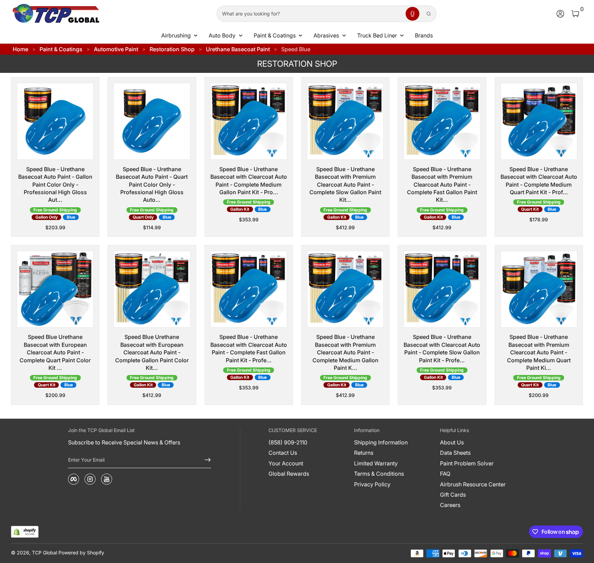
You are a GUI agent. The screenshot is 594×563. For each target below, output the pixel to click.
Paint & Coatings (61, 49)
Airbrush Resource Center (473, 484)
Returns (363, 452)
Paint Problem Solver (467, 463)
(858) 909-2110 (287, 442)
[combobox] (310, 13)
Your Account (285, 463)
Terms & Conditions (379, 473)
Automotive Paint (116, 49)
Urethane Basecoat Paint (238, 49)
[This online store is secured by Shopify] (24, 532)
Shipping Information (381, 442)
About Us (452, 442)
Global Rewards (288, 473)
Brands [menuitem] (424, 35)
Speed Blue (295, 49)
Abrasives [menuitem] (326, 35)
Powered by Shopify (81, 552)
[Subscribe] (205, 460)
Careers (450, 504)
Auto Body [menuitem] (222, 35)
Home (20, 49)
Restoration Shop (172, 49)
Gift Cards (453, 494)
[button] (412, 14)
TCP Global (44, 552)
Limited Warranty (376, 463)
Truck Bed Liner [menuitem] (377, 35)
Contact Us (282, 452)
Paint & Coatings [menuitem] (275, 35)
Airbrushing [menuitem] (176, 35)
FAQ (445, 473)
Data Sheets (455, 452)
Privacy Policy (372, 484)
